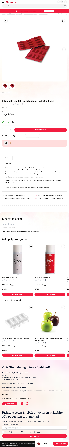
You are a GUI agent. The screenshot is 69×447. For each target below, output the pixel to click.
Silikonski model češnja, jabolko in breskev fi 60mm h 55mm (48, 339)
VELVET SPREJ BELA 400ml (9, 277)
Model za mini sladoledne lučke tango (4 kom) (16, 338)
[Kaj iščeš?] (65, 6)
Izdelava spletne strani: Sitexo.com (10, 445)
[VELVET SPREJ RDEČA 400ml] (49, 259)
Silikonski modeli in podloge (30, 14)
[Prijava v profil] (58, 1)
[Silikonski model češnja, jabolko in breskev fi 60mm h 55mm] (49, 320)
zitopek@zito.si (26, 399)
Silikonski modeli (43, 14)
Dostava (7, 158)
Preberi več (46, 188)
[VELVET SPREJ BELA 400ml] (17, 259)
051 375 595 (19, 383)
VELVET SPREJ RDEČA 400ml (42, 277)
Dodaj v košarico (60, 444)
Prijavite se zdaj (34, 436)
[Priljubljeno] (30, 246)
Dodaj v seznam (32, 136)
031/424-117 (22, 387)
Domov (3, 14)
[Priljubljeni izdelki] (61, 1)
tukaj (38, 432)
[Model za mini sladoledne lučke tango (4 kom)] (17, 320)
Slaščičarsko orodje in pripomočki (14, 14)
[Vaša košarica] (65, 1)
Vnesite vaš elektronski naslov (10, 425)
